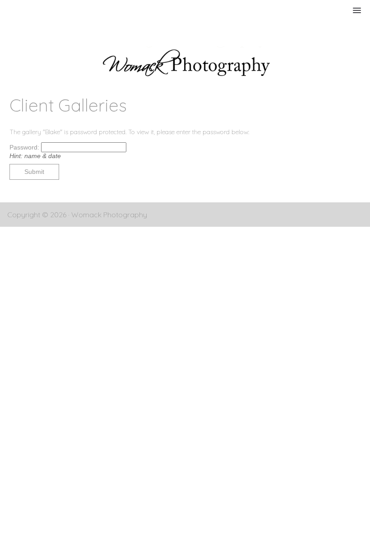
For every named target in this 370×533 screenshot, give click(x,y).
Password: (25, 147)
